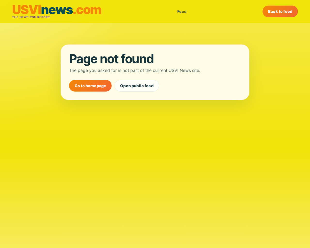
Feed (181, 11)
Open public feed (137, 85)
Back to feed (280, 11)
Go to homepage (90, 85)
